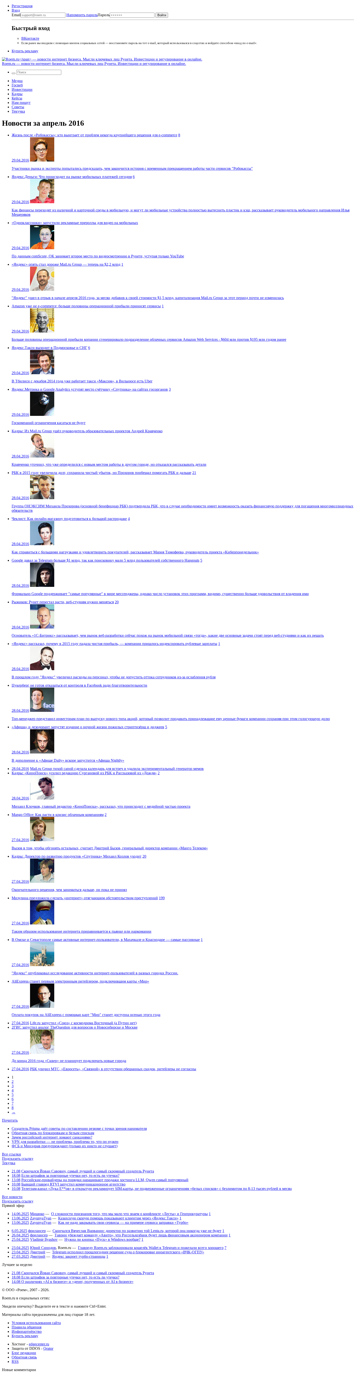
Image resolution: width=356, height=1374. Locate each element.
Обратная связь (24, 1357)
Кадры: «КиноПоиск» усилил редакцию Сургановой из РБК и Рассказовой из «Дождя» (84, 773)
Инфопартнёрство (27, 1331)
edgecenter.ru (39, 1344)
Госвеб (17, 85)
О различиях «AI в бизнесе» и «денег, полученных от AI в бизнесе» (72, 1282)
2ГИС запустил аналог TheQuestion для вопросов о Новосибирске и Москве (75, 1027)
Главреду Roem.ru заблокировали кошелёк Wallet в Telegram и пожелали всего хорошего (151, 1248)
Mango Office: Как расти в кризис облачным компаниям (58, 815)
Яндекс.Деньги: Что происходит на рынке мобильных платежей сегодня (72, 177)
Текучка (18, 111)
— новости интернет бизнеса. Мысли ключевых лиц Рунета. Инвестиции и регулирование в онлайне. (94, 64)
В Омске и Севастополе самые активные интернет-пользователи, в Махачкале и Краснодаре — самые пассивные (106, 940)
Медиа (17, 81)
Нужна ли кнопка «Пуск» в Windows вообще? (102, 1239)
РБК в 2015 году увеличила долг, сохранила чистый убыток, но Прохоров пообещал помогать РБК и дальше (101, 473)
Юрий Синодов (43, 1248)
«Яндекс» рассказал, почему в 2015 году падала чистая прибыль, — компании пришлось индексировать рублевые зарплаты (114, 644)
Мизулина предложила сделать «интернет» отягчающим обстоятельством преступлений (85, 898)
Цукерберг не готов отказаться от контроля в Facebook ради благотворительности (79, 685)
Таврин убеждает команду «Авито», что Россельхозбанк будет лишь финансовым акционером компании (141, 1235)
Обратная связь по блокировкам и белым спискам (53, 1133)
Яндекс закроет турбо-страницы (78, 1256)
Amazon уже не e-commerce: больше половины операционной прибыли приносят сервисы (86, 306)
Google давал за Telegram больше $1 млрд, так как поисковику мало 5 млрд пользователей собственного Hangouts (105, 560)
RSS (15, 1361)
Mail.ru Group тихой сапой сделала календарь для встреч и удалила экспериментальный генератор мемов (117, 769)
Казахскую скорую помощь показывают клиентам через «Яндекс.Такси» (118, 1218)
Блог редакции (24, 1353)
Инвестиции (22, 89)
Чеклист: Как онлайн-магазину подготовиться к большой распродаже (69, 519)
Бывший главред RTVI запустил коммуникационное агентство (73, 1184)
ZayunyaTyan (40, 1218)
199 (162, 898)
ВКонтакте (30, 38)
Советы (18, 107)
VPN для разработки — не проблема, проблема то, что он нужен (65, 1142)
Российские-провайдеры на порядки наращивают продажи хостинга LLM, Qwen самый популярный (104, 1180)
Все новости (12, 1197)
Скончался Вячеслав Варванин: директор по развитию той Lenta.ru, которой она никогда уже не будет (137, 1231)
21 (194, 473)
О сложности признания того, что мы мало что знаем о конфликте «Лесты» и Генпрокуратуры (129, 1214)
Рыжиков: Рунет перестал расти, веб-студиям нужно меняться (63, 602)
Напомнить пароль (82, 15)
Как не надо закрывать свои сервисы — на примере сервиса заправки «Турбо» (123, 1222)
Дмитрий (37, 1252)
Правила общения (26, 1327)
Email (16, 15)
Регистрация (22, 6)
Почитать (10, 1120)
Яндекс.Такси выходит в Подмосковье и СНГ (49, 348)
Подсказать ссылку (17, 1159)
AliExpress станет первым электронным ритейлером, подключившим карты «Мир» (80, 981)
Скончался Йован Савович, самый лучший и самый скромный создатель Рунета (87, 1171)
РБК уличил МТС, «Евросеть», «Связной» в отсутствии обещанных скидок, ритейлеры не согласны (113, 1069)
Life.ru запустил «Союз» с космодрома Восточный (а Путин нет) (83, 1023)
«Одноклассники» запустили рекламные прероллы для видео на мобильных (75, 223)
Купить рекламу (25, 51)
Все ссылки (11, 1154)
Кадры (17, 94)
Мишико (37, 1214)
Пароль (88, 15)
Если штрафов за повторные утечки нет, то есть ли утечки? (70, 1175)
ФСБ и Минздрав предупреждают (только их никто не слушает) (64, 1146)
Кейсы (17, 98)
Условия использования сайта (36, 1323)
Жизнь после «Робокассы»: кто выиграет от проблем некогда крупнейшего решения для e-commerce (94, 135)
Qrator (48, 1348)
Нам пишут (21, 103)
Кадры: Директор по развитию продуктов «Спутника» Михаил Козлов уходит (76, 856)
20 (117, 602)
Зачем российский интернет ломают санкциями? (52, 1137)
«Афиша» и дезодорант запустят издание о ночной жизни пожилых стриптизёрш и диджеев (88, 727)
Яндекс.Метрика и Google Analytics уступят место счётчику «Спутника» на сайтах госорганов (90, 389)
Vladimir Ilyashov (44, 1239)
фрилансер (37, 1231)
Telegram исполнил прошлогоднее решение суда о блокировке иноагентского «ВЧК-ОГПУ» (128, 1252)
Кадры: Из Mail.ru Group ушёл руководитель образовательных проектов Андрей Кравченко (87, 431)
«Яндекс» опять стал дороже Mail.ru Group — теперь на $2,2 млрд (66, 264)
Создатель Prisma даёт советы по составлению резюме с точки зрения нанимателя (79, 1128)
